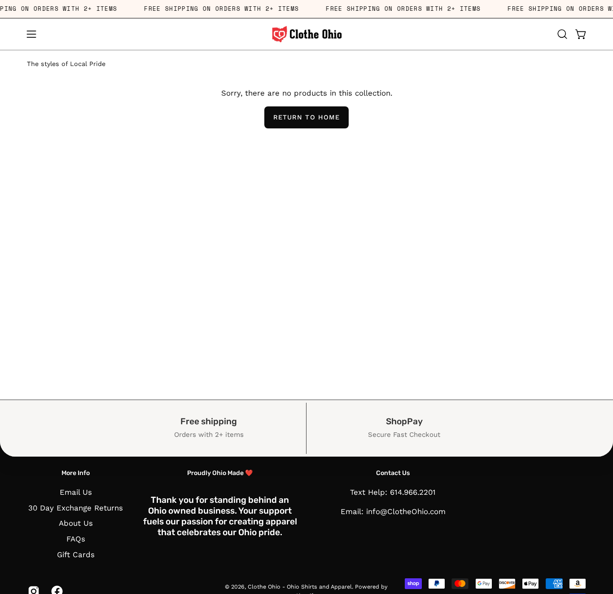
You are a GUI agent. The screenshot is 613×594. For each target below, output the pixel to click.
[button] (562, 34)
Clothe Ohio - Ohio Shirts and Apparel (300, 586)
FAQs (75, 538)
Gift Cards (76, 554)
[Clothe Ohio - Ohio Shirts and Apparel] (306, 34)
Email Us (76, 492)
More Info (75, 473)
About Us (76, 523)
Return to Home (306, 117)
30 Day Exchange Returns (75, 507)
